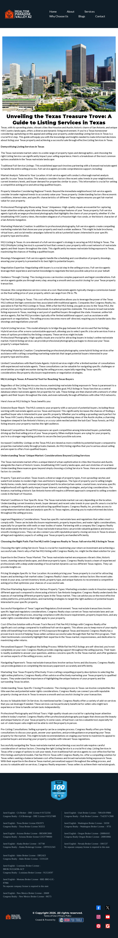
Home (53, 11)
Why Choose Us (58, 16)
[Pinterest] (98, 926)
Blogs (81, 16)
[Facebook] (98, 907)
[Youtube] (107, 916)
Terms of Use (50, 915)
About (70, 11)
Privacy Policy (64, 915)
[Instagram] (98, 916)
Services (90, 11)
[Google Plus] (107, 926)
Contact (100, 16)
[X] (107, 907)
